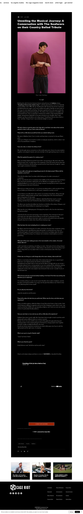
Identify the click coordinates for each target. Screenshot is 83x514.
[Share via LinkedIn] (24, 451)
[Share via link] (27, 451)
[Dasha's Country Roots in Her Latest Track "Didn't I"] (41, 467)
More (55, 8)
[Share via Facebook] (18, 451)
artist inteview (21, 443)
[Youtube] (18, 493)
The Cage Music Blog (23, 8)
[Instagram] (13, 493)
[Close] (81, 512)
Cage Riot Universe (46, 8)
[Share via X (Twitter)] (21, 451)
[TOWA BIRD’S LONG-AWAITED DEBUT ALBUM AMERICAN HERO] (62, 467)
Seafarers (33, 443)
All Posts (13, 8)
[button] (70, 8)
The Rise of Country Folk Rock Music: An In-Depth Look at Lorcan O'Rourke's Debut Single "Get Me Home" (20, 475)
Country (27, 443)
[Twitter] (16, 493)
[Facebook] (10, 493)
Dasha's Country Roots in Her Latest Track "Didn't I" (41, 475)
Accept (77, 512)
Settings (71, 512)
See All (70, 460)
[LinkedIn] (21, 493)
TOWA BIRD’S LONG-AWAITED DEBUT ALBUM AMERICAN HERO (61, 475)
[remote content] (41, 407)
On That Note (35, 8)
